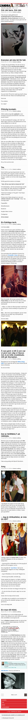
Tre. (3, 167)
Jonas (16, 255)
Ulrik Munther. (5, 670)
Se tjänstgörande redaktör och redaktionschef (13, 715)
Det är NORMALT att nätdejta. (10, 435)
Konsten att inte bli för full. (13, 60)
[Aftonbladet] (6, 1)
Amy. (3, 466)
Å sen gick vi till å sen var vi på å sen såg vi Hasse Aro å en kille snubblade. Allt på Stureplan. (13, 354)
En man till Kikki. (9, 610)
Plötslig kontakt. (8, 109)
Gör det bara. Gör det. (11, 10)
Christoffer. (11, 255)
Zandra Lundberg (17, 12)
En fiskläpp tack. (9, 222)
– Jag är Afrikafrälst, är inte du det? (14, 518)
